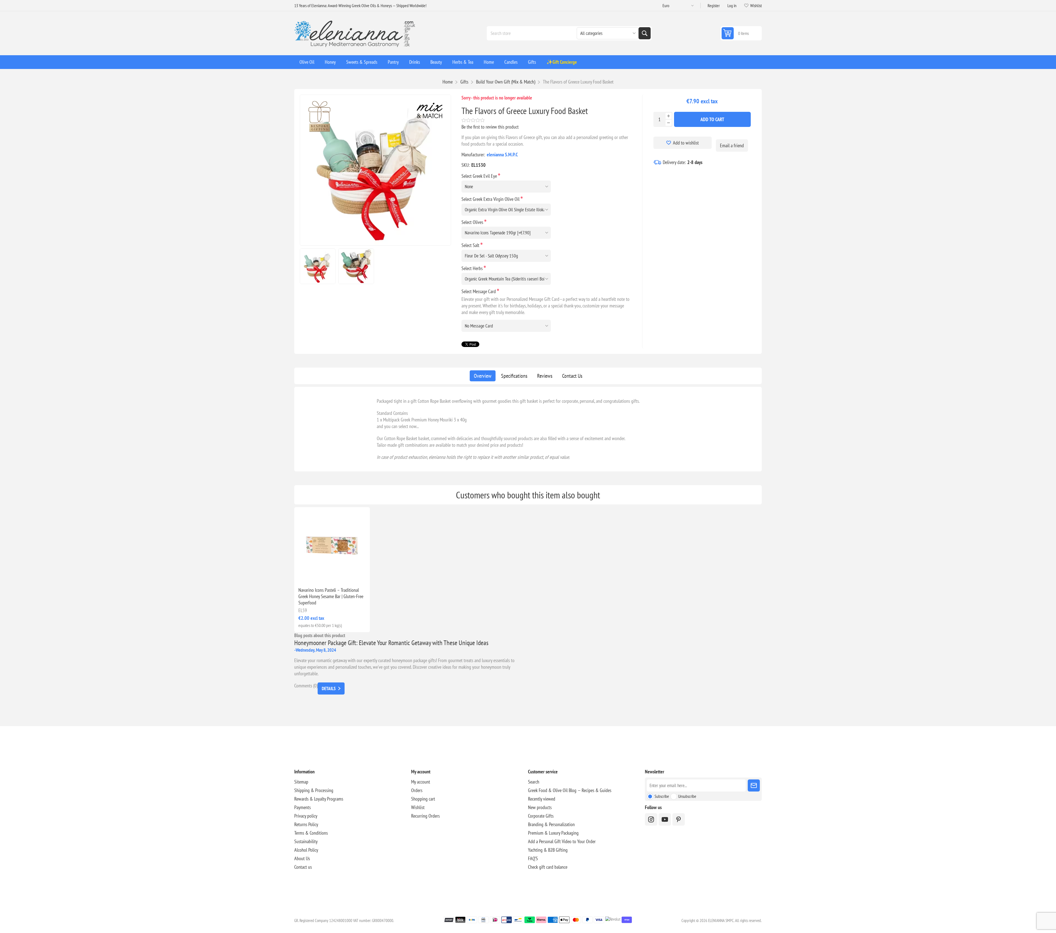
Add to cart (712, 119)
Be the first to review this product (490, 127)
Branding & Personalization (551, 824)
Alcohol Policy (306, 850)
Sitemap (301, 782)
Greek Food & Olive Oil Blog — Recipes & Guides (569, 790)
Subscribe (661, 796)
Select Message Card (479, 291)
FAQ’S (533, 858)
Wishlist (418, 807)
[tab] (483, 375)
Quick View (319, 573)
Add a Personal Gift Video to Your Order (562, 841)
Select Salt (470, 245)
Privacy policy (305, 816)
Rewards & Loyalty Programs (318, 799)
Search (645, 33)
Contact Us (572, 375)
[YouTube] (665, 819)
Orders (416, 790)
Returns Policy (306, 824)
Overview (482, 375)
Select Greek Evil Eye (479, 176)
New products (540, 807)
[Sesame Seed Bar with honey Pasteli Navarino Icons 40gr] (332, 545)
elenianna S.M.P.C (502, 154)
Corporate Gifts (541, 816)
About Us (302, 858)
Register (714, 5)
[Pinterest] (678, 819)
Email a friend (732, 145)
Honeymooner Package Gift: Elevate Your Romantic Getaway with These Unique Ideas (391, 642)
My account (420, 782)
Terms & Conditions (311, 833)
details (329, 688)
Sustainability (306, 841)
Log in (731, 5)
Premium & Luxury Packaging (553, 833)
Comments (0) (306, 685)
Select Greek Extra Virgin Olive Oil (491, 199)
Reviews (544, 375)
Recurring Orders (425, 816)
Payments (302, 807)
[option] (317, 266)
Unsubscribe (687, 796)
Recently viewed (541, 799)
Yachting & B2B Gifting (548, 850)
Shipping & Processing (313, 790)
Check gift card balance (547, 867)
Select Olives (472, 222)
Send (754, 785)
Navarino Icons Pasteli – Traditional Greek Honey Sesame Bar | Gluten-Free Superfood (330, 596)
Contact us (303, 867)
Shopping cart (423, 799)
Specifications (514, 375)
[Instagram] (651, 819)
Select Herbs (472, 268)
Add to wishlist (686, 143)
